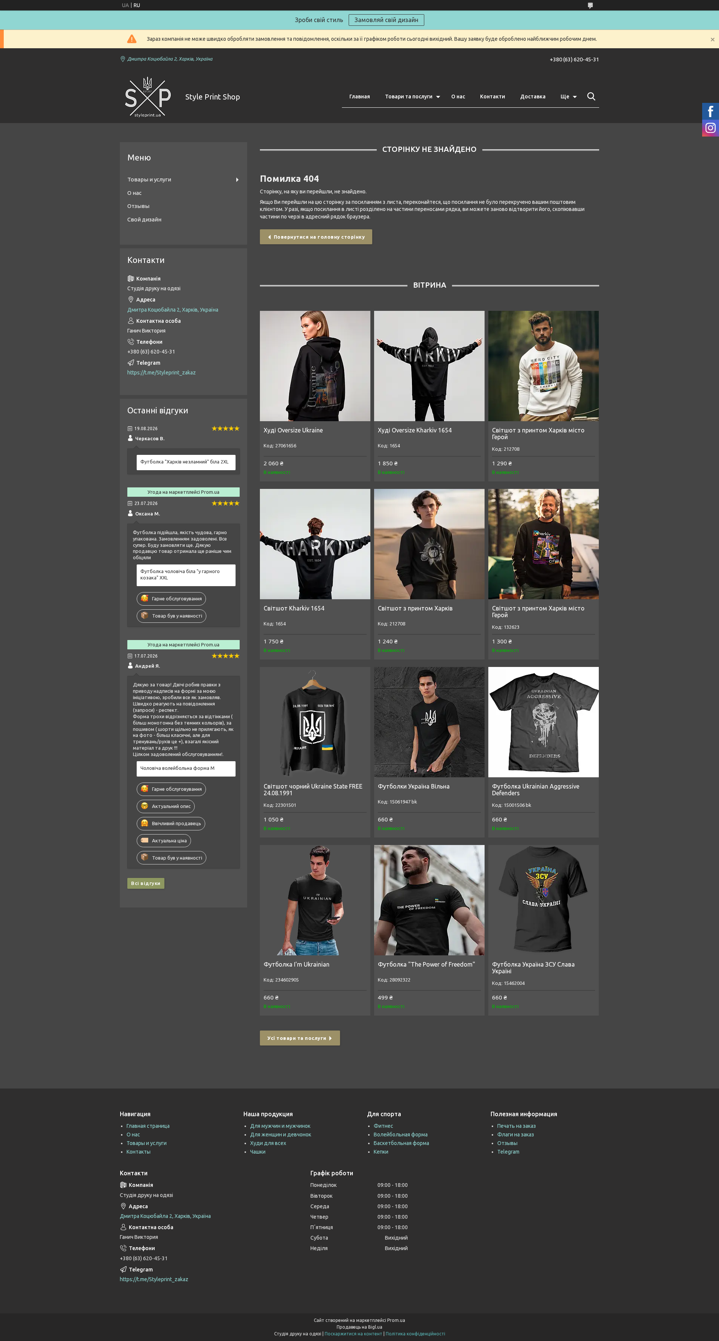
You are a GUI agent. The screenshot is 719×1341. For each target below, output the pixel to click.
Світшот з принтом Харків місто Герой (538, 433)
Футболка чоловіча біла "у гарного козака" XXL (180, 574)
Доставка (533, 96)
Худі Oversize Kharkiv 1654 (415, 430)
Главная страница (148, 1126)
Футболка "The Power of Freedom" (426, 964)
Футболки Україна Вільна (414, 786)
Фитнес (383, 1126)
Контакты (139, 1152)
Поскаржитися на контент (353, 1333)
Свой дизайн (144, 219)
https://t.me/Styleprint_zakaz (161, 373)
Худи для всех (268, 1143)
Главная (359, 96)
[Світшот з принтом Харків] (429, 544)
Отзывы (138, 206)
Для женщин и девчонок (280, 1135)
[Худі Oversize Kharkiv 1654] (429, 366)
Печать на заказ (516, 1126)
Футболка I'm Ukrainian (297, 964)
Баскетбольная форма (401, 1143)
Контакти (492, 96)
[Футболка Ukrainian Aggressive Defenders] (543, 722)
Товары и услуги (149, 179)
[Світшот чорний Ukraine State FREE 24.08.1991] (315, 722)
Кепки (381, 1152)
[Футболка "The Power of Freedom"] (429, 900)
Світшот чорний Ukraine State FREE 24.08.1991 (313, 789)
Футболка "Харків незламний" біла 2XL (184, 461)
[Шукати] (589, 96)
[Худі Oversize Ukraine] (315, 366)
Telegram (508, 1152)
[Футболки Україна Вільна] (429, 722)
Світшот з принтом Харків (415, 608)
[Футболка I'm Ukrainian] (315, 900)
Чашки (258, 1152)
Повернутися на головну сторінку (319, 236)
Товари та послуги (409, 96)
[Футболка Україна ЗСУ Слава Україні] (543, 900)
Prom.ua (396, 1320)
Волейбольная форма (401, 1135)
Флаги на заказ (515, 1135)
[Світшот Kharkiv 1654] (315, 544)
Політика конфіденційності (415, 1333)
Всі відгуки (146, 883)
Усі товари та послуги (297, 1038)
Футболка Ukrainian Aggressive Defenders (535, 789)
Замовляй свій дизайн (386, 19)
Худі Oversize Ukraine (293, 430)
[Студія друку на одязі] (148, 97)
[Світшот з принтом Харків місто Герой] (543, 366)
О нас (458, 96)
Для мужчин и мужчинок (280, 1126)
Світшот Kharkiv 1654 (294, 608)
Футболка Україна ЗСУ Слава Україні (533, 967)
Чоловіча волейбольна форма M (177, 768)
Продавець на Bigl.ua (359, 1327)
